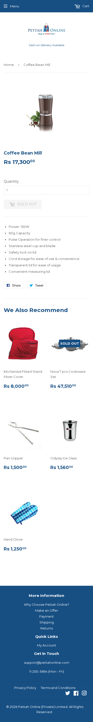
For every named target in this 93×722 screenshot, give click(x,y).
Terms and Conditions (58, 688)
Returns (46, 628)
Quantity (11, 181)
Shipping (46, 622)
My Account (46, 645)
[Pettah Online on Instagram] (84, 694)
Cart (85, 6)
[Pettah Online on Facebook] (76, 694)
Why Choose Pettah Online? (46, 604)
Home (9, 65)
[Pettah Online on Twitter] (67, 694)
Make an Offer (46, 610)
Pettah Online (29, 707)
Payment (46, 616)
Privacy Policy (25, 688)
